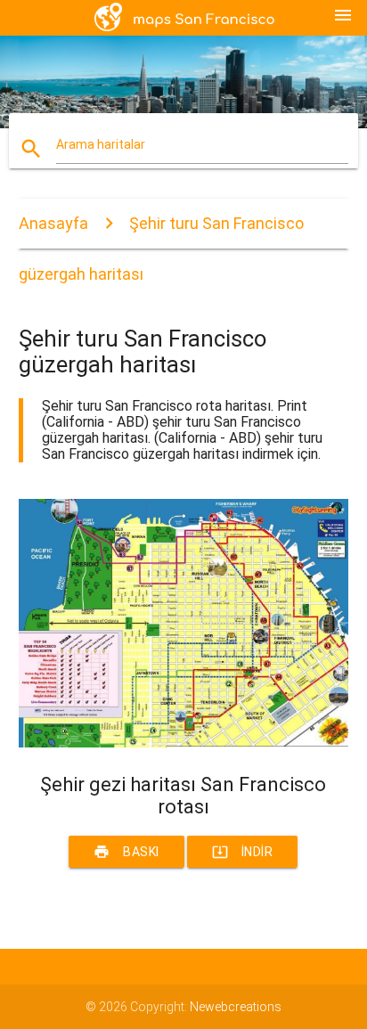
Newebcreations (235, 1007)
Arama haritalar (100, 144)
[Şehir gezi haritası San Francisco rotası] (184, 743)
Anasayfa (53, 223)
